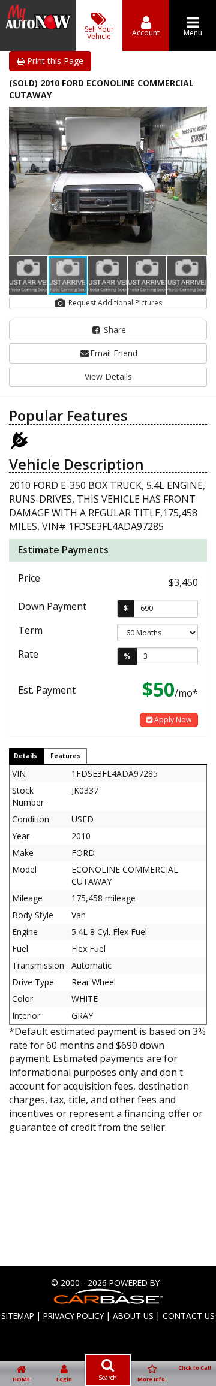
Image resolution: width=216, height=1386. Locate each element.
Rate (28, 654)
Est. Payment (47, 690)
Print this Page (54, 60)
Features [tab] (65, 756)
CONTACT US (189, 1315)
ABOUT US (133, 1315)
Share (113, 329)
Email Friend (113, 353)
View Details (108, 376)
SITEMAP (17, 1315)
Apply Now (171, 720)
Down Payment (52, 606)
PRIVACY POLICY (73, 1315)
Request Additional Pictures (114, 303)
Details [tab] (25, 756)
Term (30, 630)
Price (29, 578)
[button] (196, 117)
